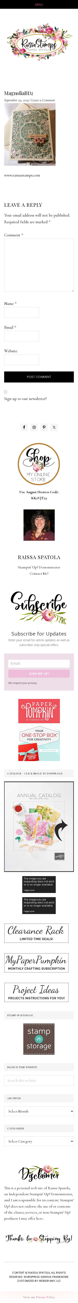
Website (10, 351)
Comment (13, 235)
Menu (39, 5)
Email (10, 327)
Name (10, 303)
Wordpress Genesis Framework (46, 1277)
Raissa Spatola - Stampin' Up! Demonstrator (39, 42)
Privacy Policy (45, 1297)
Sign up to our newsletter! (25, 398)
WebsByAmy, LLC (50, 1281)
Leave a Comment (43, 100)
